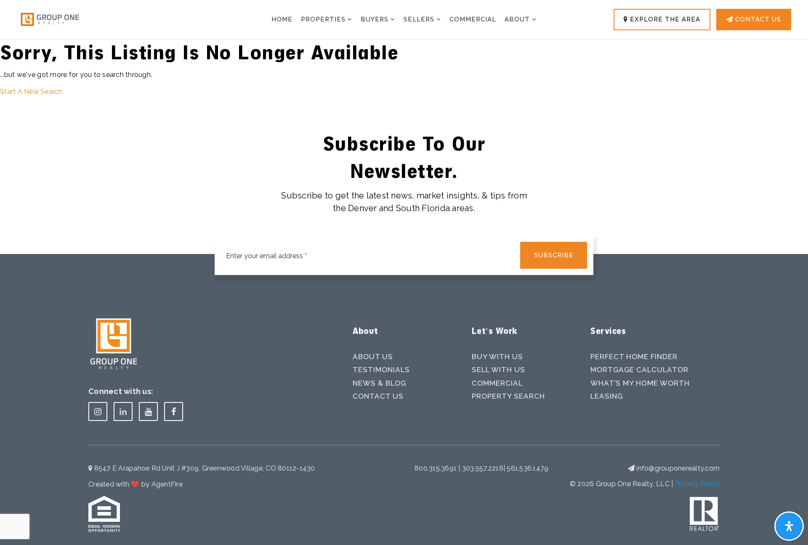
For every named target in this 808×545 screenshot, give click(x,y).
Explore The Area (664, 19)
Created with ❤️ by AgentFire (135, 484)
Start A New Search (31, 91)
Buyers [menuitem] (376, 19)
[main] (404, 48)
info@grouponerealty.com (678, 468)
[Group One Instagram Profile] (97, 411)
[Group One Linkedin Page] (123, 411)
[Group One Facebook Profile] (173, 411)
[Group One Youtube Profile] (148, 411)
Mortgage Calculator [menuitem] (639, 369)
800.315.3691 (436, 468)
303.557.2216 (482, 468)
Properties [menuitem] (324, 19)
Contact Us (757, 19)
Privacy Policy (697, 484)
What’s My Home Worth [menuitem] (640, 383)
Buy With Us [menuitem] (497, 356)
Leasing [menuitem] (606, 396)
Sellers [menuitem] (420, 19)
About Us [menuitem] (373, 356)
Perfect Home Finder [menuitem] (634, 356)
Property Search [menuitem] (508, 396)
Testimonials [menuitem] (381, 369)
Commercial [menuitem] (472, 19)
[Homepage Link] (50, 19)
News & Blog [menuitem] (379, 383)
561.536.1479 (527, 468)
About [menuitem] (518, 19)
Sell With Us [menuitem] (498, 369)
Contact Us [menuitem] (378, 396)
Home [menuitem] (281, 19)
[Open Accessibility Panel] (789, 526)
